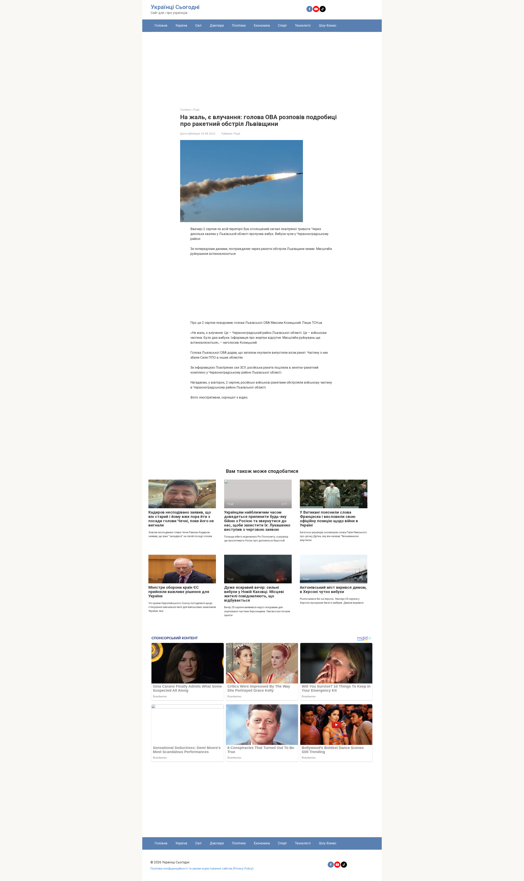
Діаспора (217, 25)
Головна (161, 25)
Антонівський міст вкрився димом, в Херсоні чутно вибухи (333, 589)
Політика (239, 25)
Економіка (262, 25)
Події (237, 133)
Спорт (282, 25)
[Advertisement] (262, 66)
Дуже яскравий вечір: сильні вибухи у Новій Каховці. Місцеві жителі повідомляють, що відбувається (254, 594)
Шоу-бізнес (327, 25)
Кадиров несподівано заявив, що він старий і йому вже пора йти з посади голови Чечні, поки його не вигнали (181, 518)
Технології (303, 25)
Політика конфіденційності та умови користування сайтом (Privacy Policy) (201, 868)
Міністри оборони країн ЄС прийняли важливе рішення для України (178, 591)
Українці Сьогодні (175, 7)
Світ (198, 25)
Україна (181, 25)
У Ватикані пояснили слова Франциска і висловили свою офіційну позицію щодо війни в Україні (329, 518)
